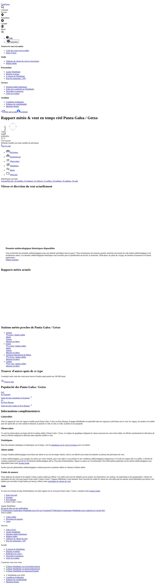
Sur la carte (6, 146)
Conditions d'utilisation (15, 102)
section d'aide (24, 463)
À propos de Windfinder (15, 76)
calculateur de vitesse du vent (59, 481)
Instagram (36, 569)
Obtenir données (12, 260)
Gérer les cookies (12, 93)
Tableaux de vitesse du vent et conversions (22, 61)
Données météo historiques (16, 87)
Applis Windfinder (13, 72)
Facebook (24, 112)
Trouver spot (9, 382)
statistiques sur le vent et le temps (64, 445)
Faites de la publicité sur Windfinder (20, 89)
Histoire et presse (12, 74)
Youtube (35, 571)
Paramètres (14, 42)
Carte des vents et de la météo (17, 51)
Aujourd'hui (6, 181)
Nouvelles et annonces (14, 91)
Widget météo (11, 63)
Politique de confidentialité (16, 104)
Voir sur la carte (11, 112)
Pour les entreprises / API (16, 78)
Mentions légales (12, 106)
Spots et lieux (11, 53)
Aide (11, 38)
